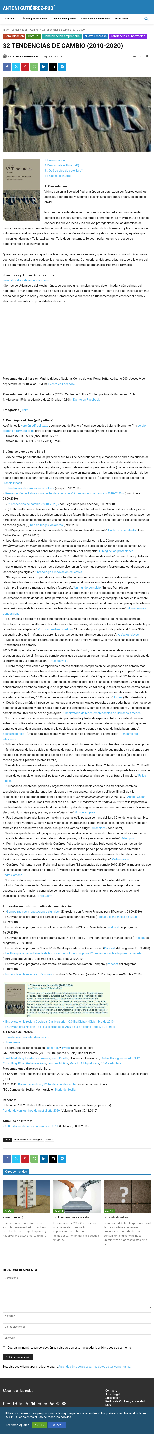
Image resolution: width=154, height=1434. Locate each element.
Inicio (6, 29)
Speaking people (13, 734)
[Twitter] (16, 67)
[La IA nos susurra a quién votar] (77, 1196)
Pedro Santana (12, 875)
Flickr (24, 410)
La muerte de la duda (116, 1217)
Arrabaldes (98, 828)
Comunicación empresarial (62, 36)
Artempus (127, 838)
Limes (118, 697)
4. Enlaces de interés (57, 176)
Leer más (12, 1425)
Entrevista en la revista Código (25, 1021)
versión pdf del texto (34, 425)
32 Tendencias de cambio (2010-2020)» (33, 504)
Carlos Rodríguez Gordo (117, 1058)
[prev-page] (5, 1252)
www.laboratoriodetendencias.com (26, 280)
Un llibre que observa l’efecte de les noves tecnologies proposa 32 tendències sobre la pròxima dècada (73, 953)
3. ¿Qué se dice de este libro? (63, 170)
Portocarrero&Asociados (54, 629)
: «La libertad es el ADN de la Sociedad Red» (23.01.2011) (78, 1027)
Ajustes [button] (24, 1425)
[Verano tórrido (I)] (26, 1196)
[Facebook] (7, 67)
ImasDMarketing (13, 1058)
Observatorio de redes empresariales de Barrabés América (102, 713)
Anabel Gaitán (136, 797)
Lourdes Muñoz (58, 1063)
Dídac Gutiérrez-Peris (32, 1063)
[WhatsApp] (34, 67)
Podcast (113, 927)
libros (49, 1139)
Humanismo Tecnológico (28, 1139)
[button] (146, 19)
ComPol (34, 29)
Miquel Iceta (91, 1063)
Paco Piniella (60, 1058)
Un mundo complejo (87, 587)
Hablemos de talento (122, 530)
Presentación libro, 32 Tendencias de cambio (48, 1084)
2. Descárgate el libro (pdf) (61, 165)
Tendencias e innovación (128, 36)
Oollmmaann (120, 859)
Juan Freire (12, 1042)
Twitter (66, 1048)
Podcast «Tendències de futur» (117, 917)
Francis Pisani (12, 483)
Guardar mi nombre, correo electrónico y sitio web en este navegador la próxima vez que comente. (70, 1347)
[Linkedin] (44, 67)
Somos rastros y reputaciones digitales (33, 911)
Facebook (52, 1048)
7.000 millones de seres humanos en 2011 (30, 1126)
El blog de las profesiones (116, 551)
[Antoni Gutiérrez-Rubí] (5, 56)
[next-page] (11, 1252)
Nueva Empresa (96, 36)
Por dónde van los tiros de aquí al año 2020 (31, 1110)
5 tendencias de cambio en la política (29, 488)
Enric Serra (45, 896)
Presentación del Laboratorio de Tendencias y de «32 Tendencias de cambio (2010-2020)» (64, 493)
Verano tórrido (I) (13, 1217)
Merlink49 (76, 1063)
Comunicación (19, 29)
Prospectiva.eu (58, 661)
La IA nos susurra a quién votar (71, 1217)
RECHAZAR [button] (56, 1424)
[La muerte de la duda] (127, 1196)
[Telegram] (62, 67)
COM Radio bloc (111, 1063)
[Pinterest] (25, 67)
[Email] (53, 67)
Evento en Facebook (61, 384)
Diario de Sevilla (65, 1089)
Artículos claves (128, 634)
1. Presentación (54, 160)
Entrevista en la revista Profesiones (28, 974)
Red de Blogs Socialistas (46, 525)
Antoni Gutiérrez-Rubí (26, 56)
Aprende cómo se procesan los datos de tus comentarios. (94, 1366)
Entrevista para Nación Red (23, 1027)
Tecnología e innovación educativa (59, 572)
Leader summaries (37, 1058)
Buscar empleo (85, 812)
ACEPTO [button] (39, 1424)
